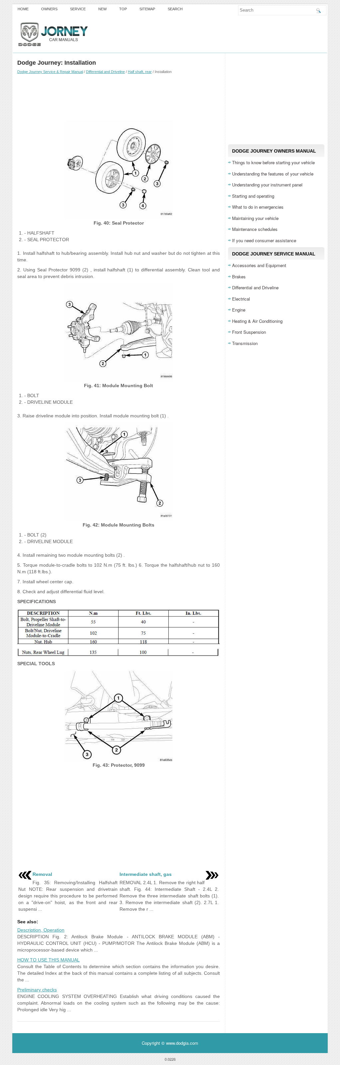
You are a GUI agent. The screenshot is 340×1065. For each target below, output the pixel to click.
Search (175, 9)
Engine (238, 310)
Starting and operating (253, 196)
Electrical (241, 299)
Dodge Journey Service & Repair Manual (50, 72)
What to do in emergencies (258, 207)
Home (23, 9)
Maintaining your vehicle (255, 218)
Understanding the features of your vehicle (272, 174)
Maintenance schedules (255, 229)
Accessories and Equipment (259, 265)
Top (123, 9)
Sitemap (147, 9)
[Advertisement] (118, 97)
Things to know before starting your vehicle (273, 162)
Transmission (245, 343)
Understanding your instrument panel (267, 184)
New (102, 9)
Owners (49, 9)
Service (78, 9)
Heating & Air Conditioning (257, 321)
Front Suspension (249, 332)
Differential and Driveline (105, 72)
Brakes (239, 276)
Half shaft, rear (140, 72)
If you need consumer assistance (264, 240)
